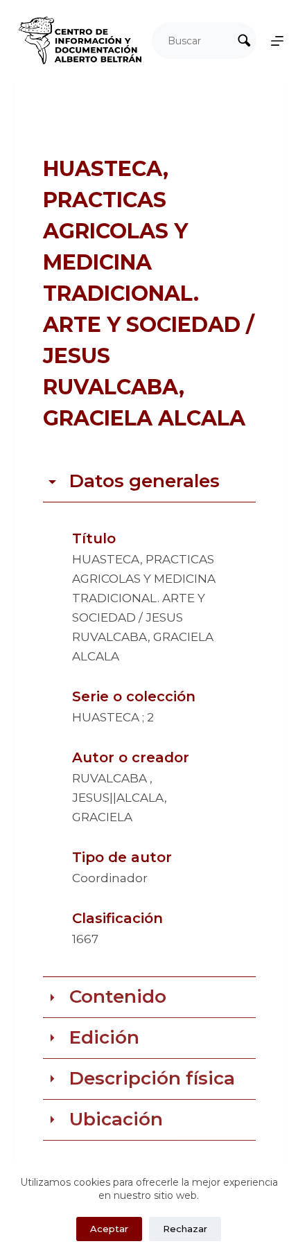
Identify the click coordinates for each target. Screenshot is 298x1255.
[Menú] (277, 41)
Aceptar (109, 1228)
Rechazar (185, 1228)
